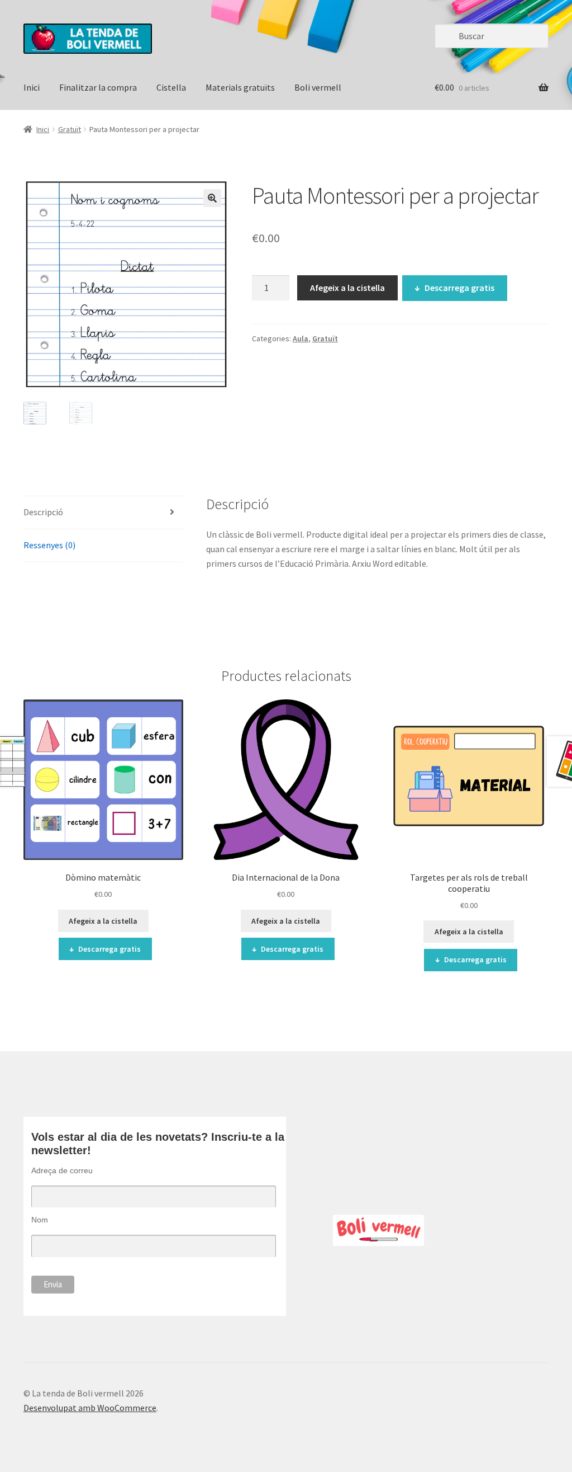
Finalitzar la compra (98, 87)
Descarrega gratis (459, 287)
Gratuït (69, 129)
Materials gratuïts (240, 87)
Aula (300, 338)
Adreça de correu (62, 1170)
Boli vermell (317, 87)
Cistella (171, 87)
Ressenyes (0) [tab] (49, 545)
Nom (39, 1219)
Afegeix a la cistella (347, 287)
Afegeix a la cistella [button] (103, 921)
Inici (31, 87)
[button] (212, 198)
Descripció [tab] (43, 512)
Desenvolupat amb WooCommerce (89, 1407)
